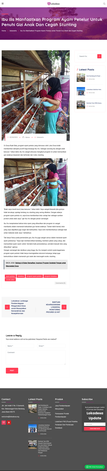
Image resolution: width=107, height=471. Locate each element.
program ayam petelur (34, 276)
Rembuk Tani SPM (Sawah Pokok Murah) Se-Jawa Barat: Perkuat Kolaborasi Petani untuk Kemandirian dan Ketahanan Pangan (94, 103)
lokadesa (21, 276)
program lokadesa (51, 276)
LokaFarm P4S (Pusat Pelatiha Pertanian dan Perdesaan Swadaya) (66, 425)
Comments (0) (60, 283)
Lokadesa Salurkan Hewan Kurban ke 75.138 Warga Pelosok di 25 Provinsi (94, 89)
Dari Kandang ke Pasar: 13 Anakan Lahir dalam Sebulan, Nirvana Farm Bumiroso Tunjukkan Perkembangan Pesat (94, 76)
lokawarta (13, 31)
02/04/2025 (14, 137)
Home (4, 31)
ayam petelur (10, 276)
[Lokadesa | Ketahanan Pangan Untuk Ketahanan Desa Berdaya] (53, 4)
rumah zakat (10, 279)
